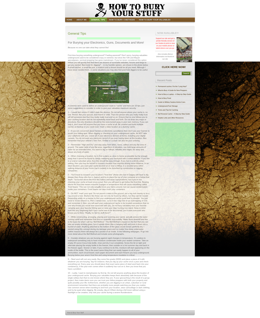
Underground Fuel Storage (168, 106)
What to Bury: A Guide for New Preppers (172, 90)
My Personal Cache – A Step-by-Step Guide (174, 114)
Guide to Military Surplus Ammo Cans (171, 102)
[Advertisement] (108, 38)
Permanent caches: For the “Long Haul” (172, 86)
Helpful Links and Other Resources (171, 118)
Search (186, 73)
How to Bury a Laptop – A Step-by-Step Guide (174, 94)
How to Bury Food (164, 98)
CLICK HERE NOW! (174, 67)
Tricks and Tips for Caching (168, 110)
